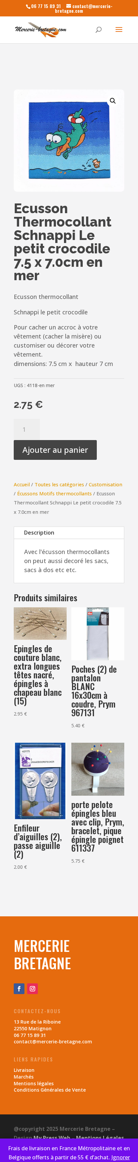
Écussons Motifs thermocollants (54, 493)
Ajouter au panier (55, 449)
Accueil (22, 484)
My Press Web (51, 1138)
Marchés (23, 1077)
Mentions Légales (100, 1138)
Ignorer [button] (120, 1157)
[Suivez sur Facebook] (19, 988)
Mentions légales (34, 1083)
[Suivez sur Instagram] (32, 988)
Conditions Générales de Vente (50, 1090)
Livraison (24, 1070)
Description (39, 532)
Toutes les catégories (59, 484)
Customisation (105, 484)
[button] (113, 101)
